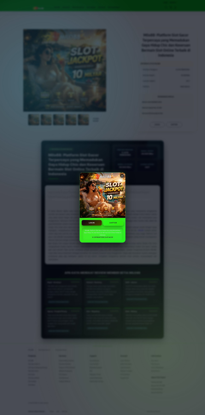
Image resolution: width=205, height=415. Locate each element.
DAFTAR (113, 223)
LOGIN (92, 223)
